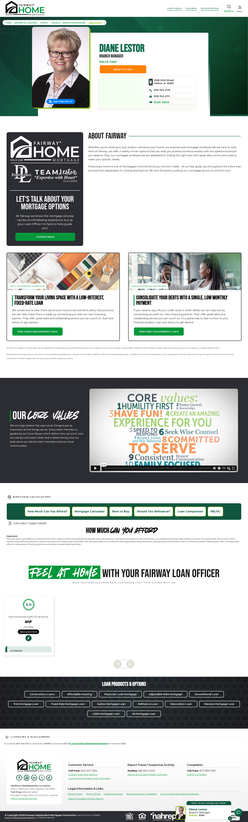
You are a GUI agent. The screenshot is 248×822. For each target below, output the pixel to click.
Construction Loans (42, 694)
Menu (239, 11)
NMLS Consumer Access (24, 798)
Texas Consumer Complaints (141, 794)
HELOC (215, 511)
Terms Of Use (93, 794)
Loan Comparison (190, 511)
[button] (203, 810)
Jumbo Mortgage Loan (111, 704)
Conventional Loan (206, 694)
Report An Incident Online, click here (147, 774)
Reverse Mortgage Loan (219, 704)
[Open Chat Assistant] (239, 813)
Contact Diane (45, 236)
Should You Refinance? (153, 511)
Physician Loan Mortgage (120, 694)
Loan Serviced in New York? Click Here (89, 778)
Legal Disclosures (113, 794)
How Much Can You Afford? (47, 511)
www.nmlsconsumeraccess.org (20, 817)
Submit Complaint (196, 774)
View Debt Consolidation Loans (159, 331)
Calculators (191, 8)
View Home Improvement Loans (37, 331)
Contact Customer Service (82, 774)
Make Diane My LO (62, 101)
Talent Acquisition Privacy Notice (85, 798)
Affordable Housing (79, 694)
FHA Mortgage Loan (26, 704)
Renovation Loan (181, 704)
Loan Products (174, 8)
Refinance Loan (148, 704)
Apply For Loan (122, 69)
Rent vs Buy (120, 511)
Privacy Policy (75, 794)
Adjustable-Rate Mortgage (165, 694)
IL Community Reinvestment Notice (179, 794)
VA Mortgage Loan (143, 713)
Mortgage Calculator (90, 511)
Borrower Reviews (210, 8)
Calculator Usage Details (29, 523)
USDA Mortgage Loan (106, 713)
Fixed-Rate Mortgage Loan (68, 704)
